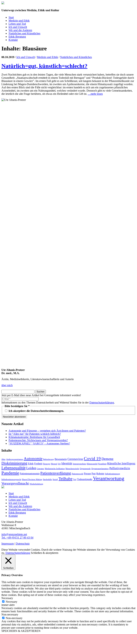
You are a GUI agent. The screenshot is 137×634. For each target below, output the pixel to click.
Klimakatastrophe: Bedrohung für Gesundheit (34, 437)
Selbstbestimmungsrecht (11, 479)
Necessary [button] (7, 598)
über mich (7, 385)
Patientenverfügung (55, 473)
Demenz (107, 459)
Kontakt (13, 39)
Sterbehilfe (47, 479)
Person (87, 473)
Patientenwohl (77, 474)
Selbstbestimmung (112, 474)
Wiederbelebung (36, 484)
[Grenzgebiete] (2, 3)
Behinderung (48, 459)
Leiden (31, 468)
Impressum (7, 543)
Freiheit (38, 463)
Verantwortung (108, 478)
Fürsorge (46, 464)
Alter (3, 459)
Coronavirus (75, 459)
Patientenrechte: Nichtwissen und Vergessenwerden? (38, 440)
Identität (66, 463)
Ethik (31, 463)
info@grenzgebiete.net (14, 534)
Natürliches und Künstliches (24, 33)
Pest (94, 473)
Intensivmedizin (79, 464)
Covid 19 (92, 458)
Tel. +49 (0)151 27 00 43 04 (17, 537)
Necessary (11, 601)
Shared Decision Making (32, 479)
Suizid (55, 479)
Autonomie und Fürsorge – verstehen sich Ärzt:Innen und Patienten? (47, 430)
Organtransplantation (100, 469)
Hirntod (54, 464)
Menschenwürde (72, 469)
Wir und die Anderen (20, 30)
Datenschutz (23, 543)
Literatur (40, 469)
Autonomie (33, 458)
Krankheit (102, 464)
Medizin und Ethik (19, 20)
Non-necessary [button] (9, 614)
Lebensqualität (13, 467)
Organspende (85, 469)
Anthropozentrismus (14, 459)
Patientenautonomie (30, 473)
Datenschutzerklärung (101, 402)
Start (11, 17)
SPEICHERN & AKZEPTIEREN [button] (20, 630)
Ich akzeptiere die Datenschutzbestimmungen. (36, 410)
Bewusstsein (61, 459)
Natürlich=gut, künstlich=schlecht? (44, 66)
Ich (59, 464)
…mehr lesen (95, 93)
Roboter (100, 473)
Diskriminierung (14, 463)
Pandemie (10, 472)
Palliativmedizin (119, 468)
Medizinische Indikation (55, 469)
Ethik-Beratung (17, 36)
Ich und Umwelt (18, 27)
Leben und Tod (17, 23)
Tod (74, 479)
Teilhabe (65, 478)
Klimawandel (92, 464)
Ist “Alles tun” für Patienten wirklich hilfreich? (35, 433)
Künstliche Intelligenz (121, 463)
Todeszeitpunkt (84, 479)
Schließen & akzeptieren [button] (44, 552)
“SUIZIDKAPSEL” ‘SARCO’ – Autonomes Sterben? (39, 443)
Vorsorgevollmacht (15, 483)
